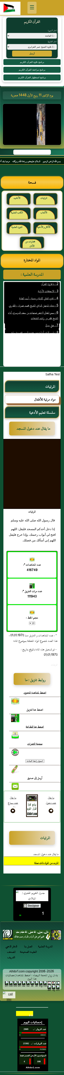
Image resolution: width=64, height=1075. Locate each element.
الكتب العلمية (17, 212)
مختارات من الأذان (30, 243)
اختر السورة (52, 30)
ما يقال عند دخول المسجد (46, 854)
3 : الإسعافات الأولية (48, 286)
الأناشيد (16, 198)
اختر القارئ (52, 41)
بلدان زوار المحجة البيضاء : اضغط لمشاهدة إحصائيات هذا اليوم (31, 977)
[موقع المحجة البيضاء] (32, 125)
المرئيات (43, 198)
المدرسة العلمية (45, 946)
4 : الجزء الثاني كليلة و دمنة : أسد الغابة (38, 293)
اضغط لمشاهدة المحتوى (35, 692)
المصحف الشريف (11, 954)
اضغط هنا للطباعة (35, 727)
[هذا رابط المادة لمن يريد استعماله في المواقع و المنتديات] (15, 769)
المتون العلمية (16, 227)
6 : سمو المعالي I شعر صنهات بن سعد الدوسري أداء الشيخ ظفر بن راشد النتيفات (33, 310)
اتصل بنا (28, 946)
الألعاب (43, 212)
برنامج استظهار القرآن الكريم (32, 77)
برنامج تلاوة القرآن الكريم (32, 62)
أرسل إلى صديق (34, 778)
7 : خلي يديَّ (51, 320)
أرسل (32, 53)
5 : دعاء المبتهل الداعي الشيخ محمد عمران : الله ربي (33, 300)
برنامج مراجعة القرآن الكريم (32, 69)
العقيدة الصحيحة (28, 952)
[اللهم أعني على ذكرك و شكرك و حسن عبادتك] (32, 936)
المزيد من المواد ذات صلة (46, 863)
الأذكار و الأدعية (43, 227)
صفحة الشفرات (34, 744)
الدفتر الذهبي (11, 946)
